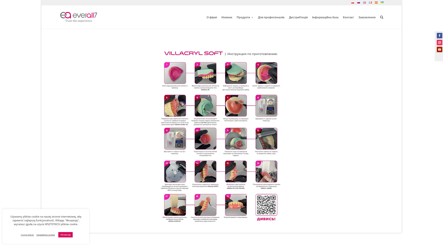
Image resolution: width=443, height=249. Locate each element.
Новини (227, 17)
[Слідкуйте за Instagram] (439, 42)
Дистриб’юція (298, 17)
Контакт (348, 17)
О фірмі (212, 17)
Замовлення (367, 17)
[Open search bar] (381, 17)
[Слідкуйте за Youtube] (439, 49)
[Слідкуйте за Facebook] (439, 35)
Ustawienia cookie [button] (45, 234)
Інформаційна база (325, 17)
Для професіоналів (271, 17)
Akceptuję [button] (65, 234)
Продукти (243, 17)
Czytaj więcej (27, 234)
